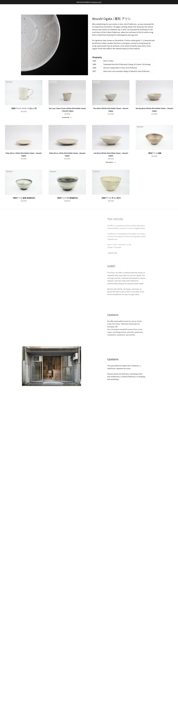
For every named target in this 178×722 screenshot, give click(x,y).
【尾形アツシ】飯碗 (154, 153)
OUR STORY (29, 9)
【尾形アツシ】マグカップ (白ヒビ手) (24, 108)
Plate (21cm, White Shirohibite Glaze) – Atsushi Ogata (67, 154)
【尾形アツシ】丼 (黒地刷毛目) (67, 198)
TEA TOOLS (78, 9)
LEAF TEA (53, 9)
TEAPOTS (65, 9)
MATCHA (41, 9)
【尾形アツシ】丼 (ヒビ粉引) (111, 198)
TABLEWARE (92, 9)
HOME (17, 9)
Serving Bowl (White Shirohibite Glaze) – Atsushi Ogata (154, 109)
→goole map (112, 252)
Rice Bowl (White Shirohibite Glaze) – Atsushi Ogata (110, 109)
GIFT (103, 9)
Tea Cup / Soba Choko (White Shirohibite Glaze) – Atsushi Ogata (67, 109)
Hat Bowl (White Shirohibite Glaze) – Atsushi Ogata (111, 154)
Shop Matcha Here (96, 2)
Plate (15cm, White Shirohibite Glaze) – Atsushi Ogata (24, 154)
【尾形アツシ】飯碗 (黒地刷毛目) (23, 198)
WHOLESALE (115, 9)
